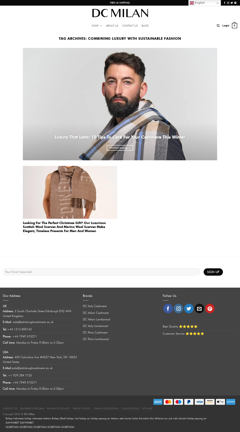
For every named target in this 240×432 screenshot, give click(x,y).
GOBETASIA (12, 427)
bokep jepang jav (197, 418)
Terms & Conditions (106, 408)
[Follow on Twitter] (232, 3)
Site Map (147, 408)
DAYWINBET (12, 422)
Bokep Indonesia (15, 418)
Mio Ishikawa (157, 418)
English (199, 2)
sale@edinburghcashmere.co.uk (33, 322)
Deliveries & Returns (32, 408)
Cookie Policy (130, 408)
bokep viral (73, 418)
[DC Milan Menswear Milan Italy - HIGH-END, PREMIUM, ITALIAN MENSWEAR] (120, 13)
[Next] (208, 104)
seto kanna (125, 418)
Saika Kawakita (140, 418)
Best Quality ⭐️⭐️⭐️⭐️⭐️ (180, 326)
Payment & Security (58, 408)
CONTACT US (130, 25)
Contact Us (10, 408)
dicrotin (183, 418)
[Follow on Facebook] (225, 3)
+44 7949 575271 (20, 336)
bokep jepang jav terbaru (105, 418)
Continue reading (120, 147)
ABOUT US (112, 25)
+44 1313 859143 (19, 329)
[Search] (218, 25)
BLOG (145, 25)
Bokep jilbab (59, 418)
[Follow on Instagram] (228, 3)
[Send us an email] (199, 308)
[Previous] (31, 104)
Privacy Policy (82, 408)
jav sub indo (171, 418)
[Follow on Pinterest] (235, 3)
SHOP (95, 25)
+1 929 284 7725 (20, 375)
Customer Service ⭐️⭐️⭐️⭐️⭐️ (183, 333)
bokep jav (85, 418)
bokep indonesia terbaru (38, 418)
